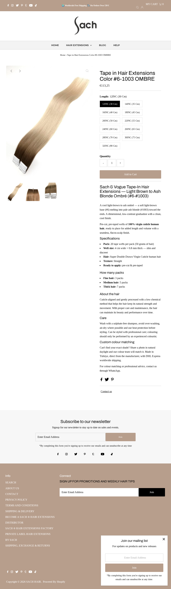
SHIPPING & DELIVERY (19, 511)
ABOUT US (12, 488)
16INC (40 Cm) (109, 112)
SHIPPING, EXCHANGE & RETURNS (27, 545)
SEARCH (10, 482)
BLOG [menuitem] (102, 45)
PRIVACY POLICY (16, 499)
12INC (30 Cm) (109, 104)
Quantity (105, 156)
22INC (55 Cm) (132, 121)
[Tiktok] (36, 6)
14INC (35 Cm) (132, 104)
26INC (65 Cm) (132, 129)
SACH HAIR (33, 581)
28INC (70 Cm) (109, 137)
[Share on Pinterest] (112, 380)
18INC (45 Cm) (132, 112)
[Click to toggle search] (137, 7)
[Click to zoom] (87, 71)
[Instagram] (12, 6)
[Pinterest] (22, 6)
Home (62, 55)
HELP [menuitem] (116, 45)
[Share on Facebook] (102, 380)
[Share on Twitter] (107, 380)
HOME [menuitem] (55, 45)
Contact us (106, 391)
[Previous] (11, 71)
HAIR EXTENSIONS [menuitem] (77, 45)
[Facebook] (8, 6)
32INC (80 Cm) (109, 146)
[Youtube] (30, 6)
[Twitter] (17, 6)
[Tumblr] (26, 6)
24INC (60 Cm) (109, 129)
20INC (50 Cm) (109, 121)
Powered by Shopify (54, 581)
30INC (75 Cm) (132, 137)
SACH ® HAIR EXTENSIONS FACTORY (29, 528)
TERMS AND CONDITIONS (21, 505)
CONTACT (11, 494)
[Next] (19, 71)
